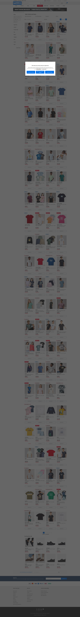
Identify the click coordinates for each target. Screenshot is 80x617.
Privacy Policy (39, 69)
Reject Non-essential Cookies (40, 72)
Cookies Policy (44, 69)
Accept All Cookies (31, 72)
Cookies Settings (49, 72)
